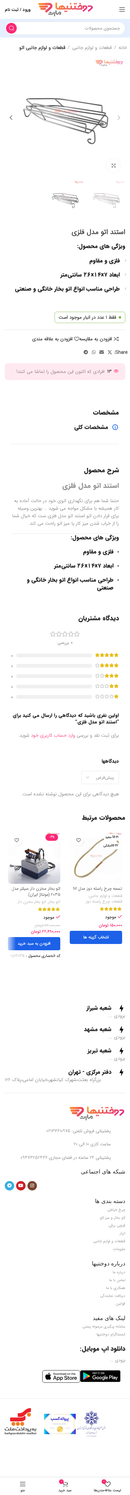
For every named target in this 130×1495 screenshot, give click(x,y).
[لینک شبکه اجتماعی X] (110, 352)
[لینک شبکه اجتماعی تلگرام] (86, 352)
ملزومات (119, 1249)
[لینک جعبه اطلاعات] (105, 1008)
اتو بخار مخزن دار (32, 902)
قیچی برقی (117, 1225)
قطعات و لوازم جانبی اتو (42, 47)
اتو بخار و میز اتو (112, 1218)
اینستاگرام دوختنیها (111, 1334)
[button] (119, 117)
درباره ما (119, 1272)
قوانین (120, 1304)
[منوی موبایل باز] (122, 9)
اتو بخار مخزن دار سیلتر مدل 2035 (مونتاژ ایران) (35, 891)
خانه (123, 47)
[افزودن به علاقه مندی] (78, 840)
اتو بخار (54, 902)
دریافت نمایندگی (112, 1296)
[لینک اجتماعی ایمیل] (102, 352)
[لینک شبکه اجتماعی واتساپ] (94, 352)
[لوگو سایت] (65, 9)
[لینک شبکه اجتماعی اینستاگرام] (32, 1185)
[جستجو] (11, 28)
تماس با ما (117, 1280)
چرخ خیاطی (116, 1210)
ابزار (122, 1233)
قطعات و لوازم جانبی (92, 47)
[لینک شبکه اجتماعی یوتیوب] (21, 1185)
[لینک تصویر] (96, 1113)
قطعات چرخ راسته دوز (104, 902)
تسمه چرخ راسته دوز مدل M (97, 888)
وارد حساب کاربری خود (53, 735)
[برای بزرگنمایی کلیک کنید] (113, 166)
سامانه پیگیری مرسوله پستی (103, 1326)
